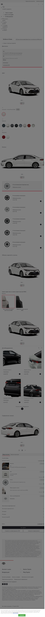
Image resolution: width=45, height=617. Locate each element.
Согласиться (22, 615)
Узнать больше (15, 613)
